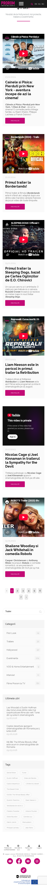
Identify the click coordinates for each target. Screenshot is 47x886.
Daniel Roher (11, 773)
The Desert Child (13, 789)
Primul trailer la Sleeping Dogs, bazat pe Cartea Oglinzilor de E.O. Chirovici (22, 274)
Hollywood (23, 650)
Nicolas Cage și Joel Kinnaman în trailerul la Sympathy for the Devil (22, 460)
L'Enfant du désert (32, 784)
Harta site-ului (29, 849)
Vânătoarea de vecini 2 (15, 806)
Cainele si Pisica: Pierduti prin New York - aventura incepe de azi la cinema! (19, 90)
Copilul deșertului (13, 784)
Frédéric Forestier (13, 811)
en (36, 4)
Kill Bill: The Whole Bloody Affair (18, 795)
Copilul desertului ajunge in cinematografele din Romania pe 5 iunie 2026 (23, 730)
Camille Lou (28, 817)
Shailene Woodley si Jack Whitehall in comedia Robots (21, 550)
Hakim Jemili (11, 822)
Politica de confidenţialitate (8, 849)
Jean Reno (29, 828)
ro (43, 4)
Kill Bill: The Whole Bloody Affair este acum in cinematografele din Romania (23, 746)
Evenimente (23, 658)
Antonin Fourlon (31, 811)
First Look (23, 633)
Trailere (23, 641)
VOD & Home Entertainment (23, 666)
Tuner (24, 773)
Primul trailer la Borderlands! (18, 184)
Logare (39, 848)
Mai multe (15, 121)
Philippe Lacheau (13, 828)
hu (39, 4)
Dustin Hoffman (12, 778)
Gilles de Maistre (30, 778)
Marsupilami (26, 822)
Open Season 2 (31, 800)
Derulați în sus (18, 849)
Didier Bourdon (12, 817)
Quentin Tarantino (13, 800)
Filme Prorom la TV (23, 683)
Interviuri (23, 675)
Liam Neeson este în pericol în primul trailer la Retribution (22, 369)
